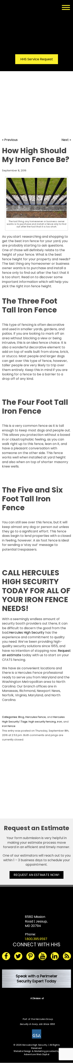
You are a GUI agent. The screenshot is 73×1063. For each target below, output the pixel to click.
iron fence (8, 726)
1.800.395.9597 (36, 939)
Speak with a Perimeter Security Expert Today (36, 978)
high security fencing (42, 721)
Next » (66, 139)
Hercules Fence (35, 717)
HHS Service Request (36, 59)
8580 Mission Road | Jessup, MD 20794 (36, 921)
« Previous (10, 139)
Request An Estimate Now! (36, 874)
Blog (21, 717)
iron (59, 721)
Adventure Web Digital (36, 1054)
